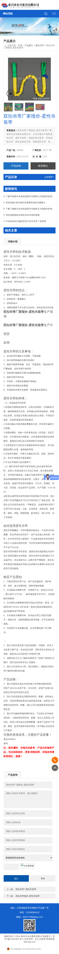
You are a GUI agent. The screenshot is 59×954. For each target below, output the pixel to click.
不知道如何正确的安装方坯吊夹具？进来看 (26, 221)
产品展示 (29, 45)
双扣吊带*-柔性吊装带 (26, 889)
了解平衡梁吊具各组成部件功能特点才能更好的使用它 (31, 196)
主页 (20, 45)
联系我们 (43, 166)
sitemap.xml (29, 942)
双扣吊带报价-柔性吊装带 (28, 896)
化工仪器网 (40, 939)
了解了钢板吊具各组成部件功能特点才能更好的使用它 (31, 209)
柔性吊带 (39, 45)
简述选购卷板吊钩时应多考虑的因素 (23, 215)
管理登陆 (50, 939)
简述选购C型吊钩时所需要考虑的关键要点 (25, 202)
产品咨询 (16, 166)
